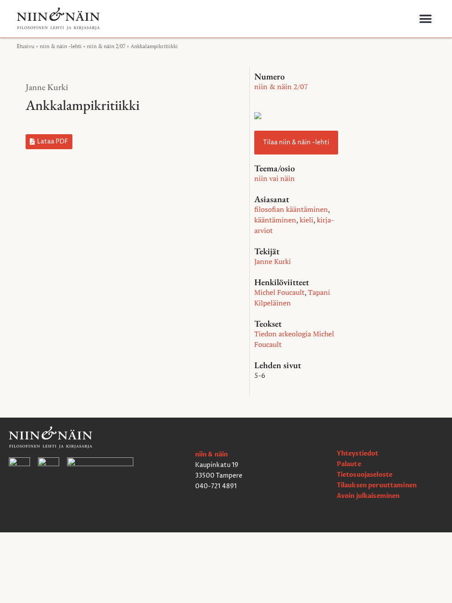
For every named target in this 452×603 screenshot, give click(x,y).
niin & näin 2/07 (106, 46)
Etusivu (25, 46)
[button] (425, 19)
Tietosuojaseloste (364, 475)
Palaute (349, 464)
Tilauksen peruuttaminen (377, 485)
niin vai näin (274, 178)
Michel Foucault (279, 292)
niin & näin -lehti (61, 46)
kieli (306, 220)
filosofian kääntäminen (291, 209)
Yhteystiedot (358, 453)
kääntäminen (275, 220)
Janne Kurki (47, 87)
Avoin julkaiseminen (368, 496)
